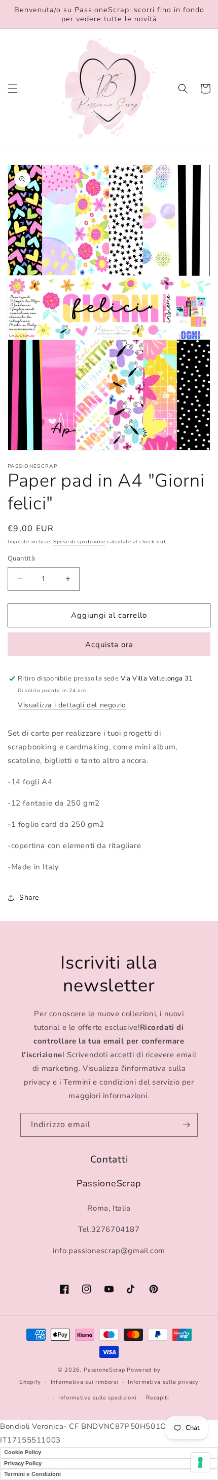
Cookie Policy (22, 1452)
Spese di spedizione (79, 541)
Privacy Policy (23, 1463)
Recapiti (157, 1398)
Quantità (21, 558)
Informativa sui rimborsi (85, 1382)
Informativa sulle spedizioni (97, 1398)
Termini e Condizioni (32, 1473)
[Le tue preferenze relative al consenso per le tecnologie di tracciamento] (200, 1462)
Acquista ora (109, 644)
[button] (13, 88)
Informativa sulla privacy (163, 1382)
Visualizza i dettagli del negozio (72, 705)
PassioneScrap (104, 1370)
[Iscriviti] (186, 1125)
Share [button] (29, 897)
